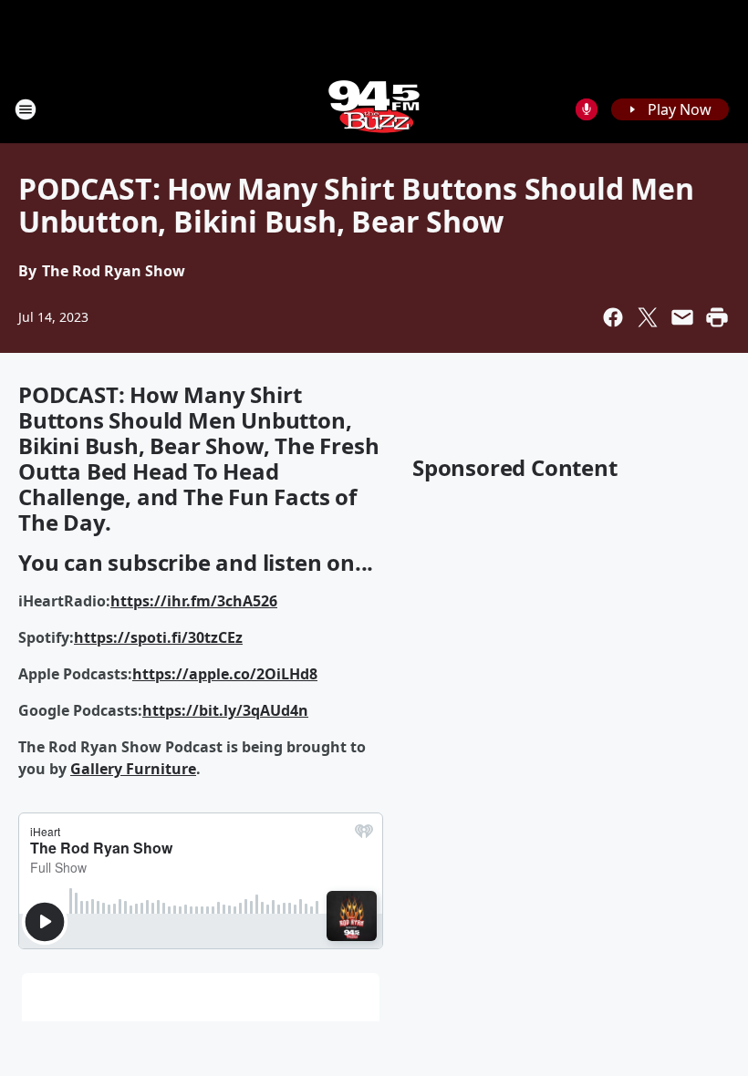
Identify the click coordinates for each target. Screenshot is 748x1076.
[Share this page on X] (647, 317)
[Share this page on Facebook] (613, 317)
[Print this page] (717, 317)
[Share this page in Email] (682, 317)
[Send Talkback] (586, 109)
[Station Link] (374, 109)
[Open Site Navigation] (25, 109)
